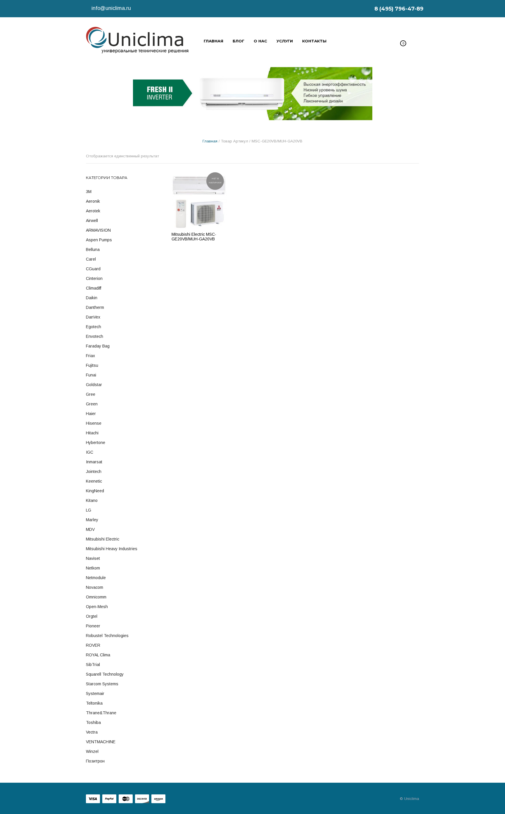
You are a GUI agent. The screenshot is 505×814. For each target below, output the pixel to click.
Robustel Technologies (107, 635)
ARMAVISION (98, 230)
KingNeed (95, 490)
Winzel (92, 751)
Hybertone (95, 442)
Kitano (92, 500)
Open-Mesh (97, 606)
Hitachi (92, 433)
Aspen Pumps (99, 240)
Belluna (93, 249)
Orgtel (91, 616)
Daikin (91, 297)
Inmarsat (94, 462)
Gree (90, 394)
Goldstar (94, 384)
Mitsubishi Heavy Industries (111, 548)
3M (88, 191)
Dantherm (95, 307)
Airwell (92, 220)
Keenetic (94, 481)
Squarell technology (105, 674)
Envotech (94, 336)
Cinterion (94, 278)
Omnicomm (96, 597)
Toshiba (93, 722)
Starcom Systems (102, 684)
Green (92, 404)
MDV (90, 529)
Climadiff (93, 288)
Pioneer (93, 626)
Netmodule (96, 577)
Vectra (92, 732)
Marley (92, 519)
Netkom (93, 568)
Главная (210, 141)
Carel (91, 259)
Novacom (94, 587)
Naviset (93, 558)
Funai (91, 375)
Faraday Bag (98, 346)
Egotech (93, 326)
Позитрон (95, 761)
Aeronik (93, 201)
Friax (90, 355)
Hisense (93, 423)
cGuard (93, 268)
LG (88, 510)
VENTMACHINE (100, 741)
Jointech (93, 471)
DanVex (93, 317)
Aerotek (93, 211)
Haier (91, 413)
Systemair (95, 693)
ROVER (93, 645)
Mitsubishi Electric (102, 539)
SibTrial (93, 664)
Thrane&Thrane (101, 712)
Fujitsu (92, 365)
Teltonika (94, 703)
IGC (89, 452)
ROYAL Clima (98, 655)
